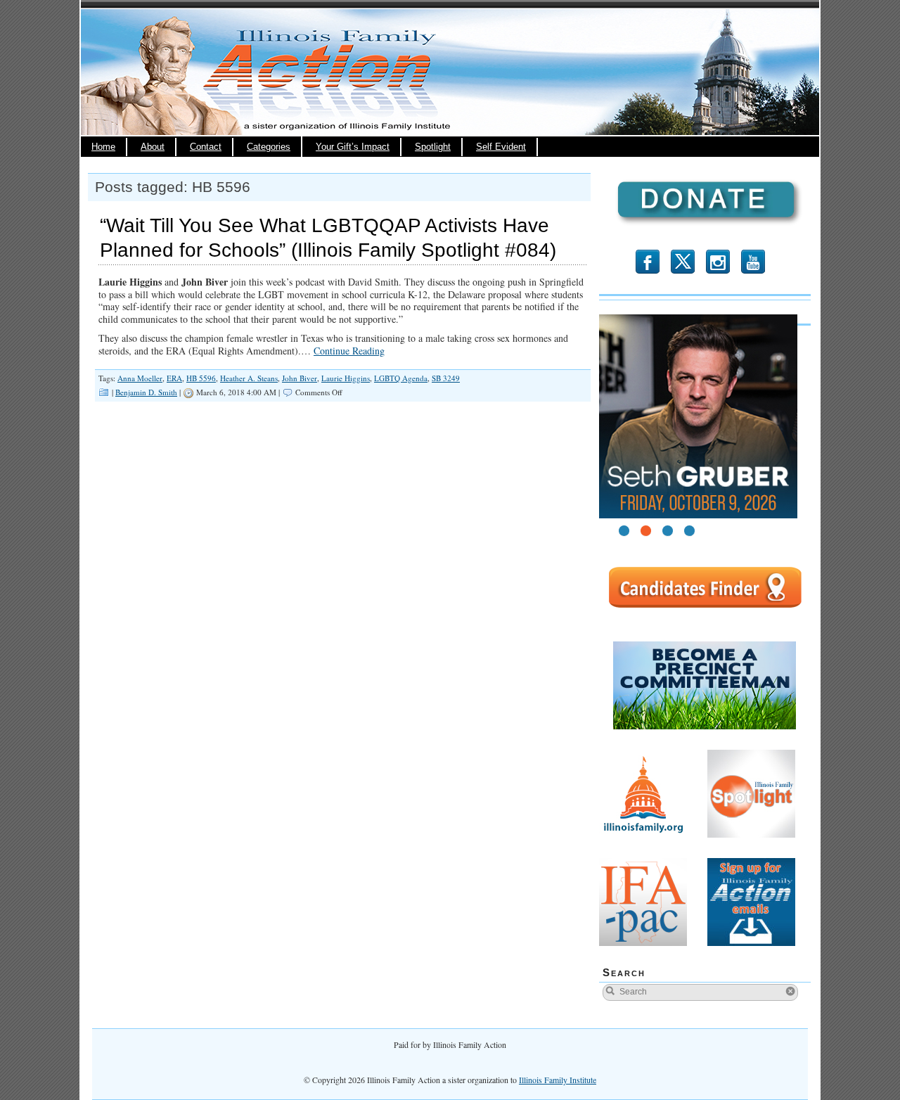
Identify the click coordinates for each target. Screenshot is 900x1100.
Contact (205, 147)
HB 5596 (201, 378)
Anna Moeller (139, 378)
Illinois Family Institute (557, 1079)
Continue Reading (349, 350)
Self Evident (501, 147)
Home (103, 147)
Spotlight (433, 147)
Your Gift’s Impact (353, 147)
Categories (268, 147)
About (153, 147)
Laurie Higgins (345, 378)
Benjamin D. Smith (146, 392)
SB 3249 (446, 378)
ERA (174, 378)
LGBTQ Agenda (401, 378)
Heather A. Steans (249, 378)
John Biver (299, 378)
